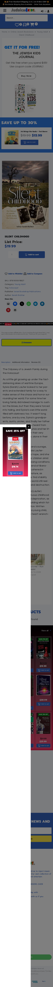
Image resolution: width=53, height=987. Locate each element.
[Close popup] (28, 426)
